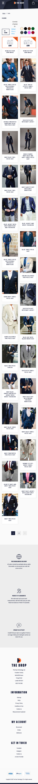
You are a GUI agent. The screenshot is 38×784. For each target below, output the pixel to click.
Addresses (19, 733)
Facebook (19, 748)
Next (25, 533)
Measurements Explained (19, 712)
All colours (5, 32)
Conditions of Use (19, 706)
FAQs (19, 700)
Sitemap (19, 697)
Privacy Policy (19, 703)
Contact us (19, 709)
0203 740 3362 (19, 683)
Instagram (19, 751)
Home (3, 13)
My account (19, 727)
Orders (19, 730)
